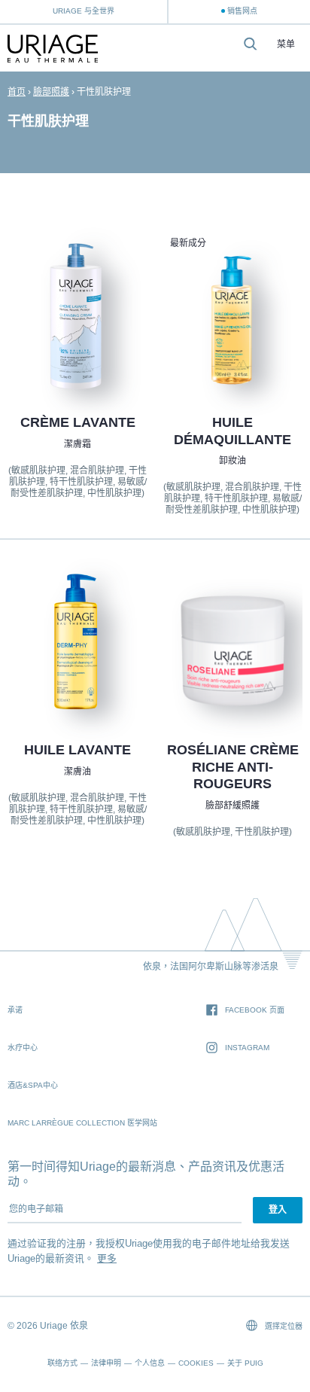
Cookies (196, 1363)
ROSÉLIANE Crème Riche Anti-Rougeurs (233, 766)
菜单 (286, 45)
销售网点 (242, 11)
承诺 (15, 1010)
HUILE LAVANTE (77, 749)
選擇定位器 (282, 1326)
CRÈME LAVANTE (77, 422)
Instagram (247, 1047)
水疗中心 (23, 1047)
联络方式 (62, 1363)
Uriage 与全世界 (83, 11)
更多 (107, 1258)
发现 (77, 354)
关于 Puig (245, 1363)
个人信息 (150, 1363)
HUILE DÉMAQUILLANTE (232, 431)
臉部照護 (51, 92)
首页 (17, 92)
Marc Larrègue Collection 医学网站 (82, 1123)
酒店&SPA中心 (33, 1085)
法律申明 (106, 1363)
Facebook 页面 (254, 1010)
